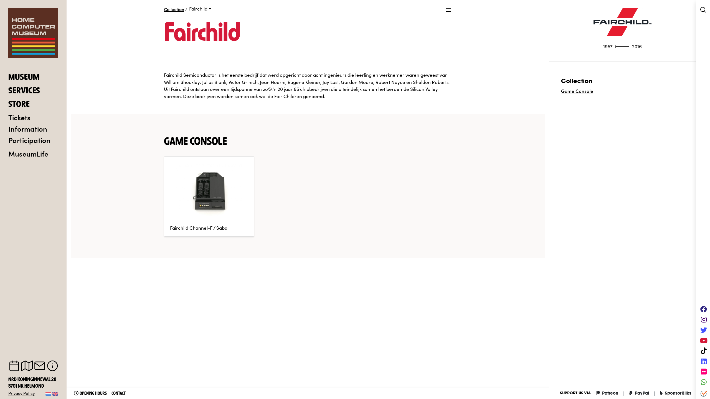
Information (27, 129)
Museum (24, 77)
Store (19, 104)
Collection (174, 9)
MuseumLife (28, 153)
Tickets (19, 117)
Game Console (577, 91)
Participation (29, 140)
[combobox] (200, 9)
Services (24, 91)
